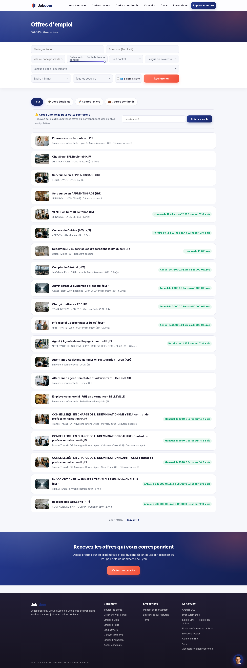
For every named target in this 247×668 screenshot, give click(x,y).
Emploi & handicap (114, 640)
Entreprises (180, 5)
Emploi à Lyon (111, 619)
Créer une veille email (115, 614)
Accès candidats (113, 645)
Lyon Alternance (191, 614)
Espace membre (203, 5)
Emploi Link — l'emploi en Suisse (196, 621)
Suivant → (133, 520)
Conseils (149, 5)
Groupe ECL (188, 609)
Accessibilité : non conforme (197, 648)
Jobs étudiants (77, 5)
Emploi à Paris (111, 625)
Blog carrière (111, 630)
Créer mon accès (123, 570)
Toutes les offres (113, 609)
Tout (37, 101)
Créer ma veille (199, 119)
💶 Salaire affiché (130, 78)
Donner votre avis (113, 635)
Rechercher (161, 78)
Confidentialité (190, 638)
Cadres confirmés (127, 5)
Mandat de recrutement (155, 609)
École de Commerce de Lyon (197, 628)
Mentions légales (191, 633)
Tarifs (146, 619)
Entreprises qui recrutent (156, 614)
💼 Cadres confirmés (121, 101)
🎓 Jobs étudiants (59, 101)
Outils (164, 5)
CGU (184, 643)
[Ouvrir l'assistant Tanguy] (238, 659)
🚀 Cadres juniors (89, 101)
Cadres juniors (101, 5)
